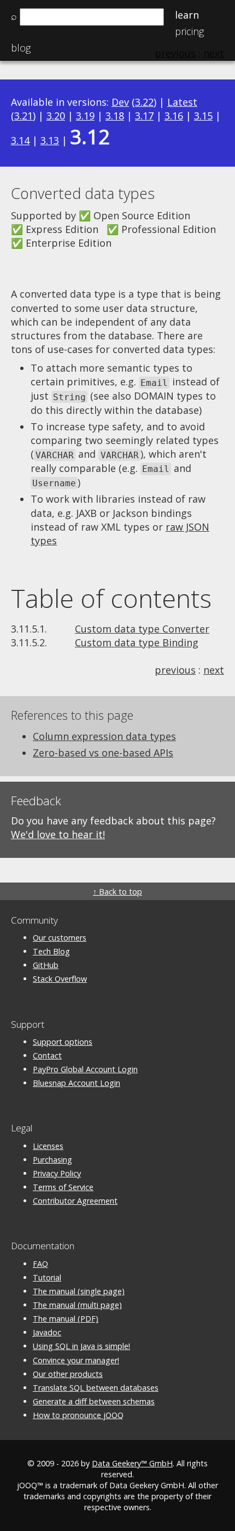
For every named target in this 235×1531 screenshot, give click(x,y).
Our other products (68, 1374)
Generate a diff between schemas (94, 1401)
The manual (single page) (79, 1291)
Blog (21, 47)
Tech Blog (51, 951)
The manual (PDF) (65, 1318)
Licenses (48, 1146)
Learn (187, 14)
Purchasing (52, 1159)
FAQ (40, 1264)
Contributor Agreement (75, 1201)
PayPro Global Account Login (85, 1069)
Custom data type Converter (142, 628)
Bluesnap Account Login (76, 1083)
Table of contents (111, 598)
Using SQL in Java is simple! (81, 1346)
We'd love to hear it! (58, 834)
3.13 (49, 140)
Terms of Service (63, 1187)
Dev (120, 102)
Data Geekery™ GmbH (132, 1463)
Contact (47, 1055)
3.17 (144, 115)
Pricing (189, 31)
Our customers (59, 937)
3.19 (85, 115)
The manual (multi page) (77, 1305)
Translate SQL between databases (95, 1387)
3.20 (55, 115)
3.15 (203, 115)
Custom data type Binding (136, 642)
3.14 (20, 140)
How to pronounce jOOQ (78, 1415)
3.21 (23, 115)
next (213, 669)
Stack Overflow (60, 979)
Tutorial (47, 1277)
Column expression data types (104, 736)
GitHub (45, 965)
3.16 (173, 115)
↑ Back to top (117, 891)
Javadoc (47, 1332)
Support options (62, 1042)
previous (175, 669)
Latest (182, 102)
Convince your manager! (76, 1360)
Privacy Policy (57, 1173)
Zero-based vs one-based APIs (103, 752)
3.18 (114, 115)
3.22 (144, 102)
